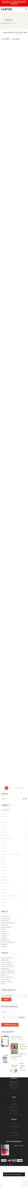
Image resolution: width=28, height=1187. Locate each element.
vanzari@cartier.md (14, 1085)
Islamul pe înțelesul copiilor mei (14, 411)
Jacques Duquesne (15, 460)
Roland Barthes (14, 598)
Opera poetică (14, 86)
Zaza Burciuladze (15, 736)
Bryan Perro (15, 782)
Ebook (2, 848)
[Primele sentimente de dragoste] (14, 343)
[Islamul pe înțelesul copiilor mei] (14, 389)
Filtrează (21, 1017)
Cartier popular (5, 958)
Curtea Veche (5, 927)
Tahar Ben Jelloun (15, 414)
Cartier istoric (5, 962)
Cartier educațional (6, 971)
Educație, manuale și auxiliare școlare (10, 854)
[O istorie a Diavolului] (14, 297)
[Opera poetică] (14, 62)
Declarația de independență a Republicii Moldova (14, 184)
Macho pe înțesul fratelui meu (14, 503)
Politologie (4, 889)
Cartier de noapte (6, 981)
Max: (16, 39)
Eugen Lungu (15, 644)
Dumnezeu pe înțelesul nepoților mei (14, 457)
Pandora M (4, 933)
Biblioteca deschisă (6, 973)
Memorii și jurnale (5, 883)
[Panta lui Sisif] (14, 620)
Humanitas (4, 918)
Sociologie (3, 902)
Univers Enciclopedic (7, 942)
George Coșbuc (15, 89)
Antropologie (4, 816)
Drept (14, 181)
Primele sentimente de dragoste (14, 365)
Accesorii (3, 813)
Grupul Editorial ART (6, 923)
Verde (3, 975)
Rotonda (3, 960)
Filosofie (3, 861)
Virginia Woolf (15, 690)
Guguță (3, 936)
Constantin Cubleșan (15, 140)
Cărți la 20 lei (14, 81)
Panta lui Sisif (14, 642)
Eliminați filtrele (10, 1024)
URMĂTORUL (18, 788)
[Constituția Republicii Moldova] (14, 253)
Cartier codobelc (5, 964)
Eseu (2, 857)
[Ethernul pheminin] (14, 527)
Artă (2, 819)
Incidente (14, 596)
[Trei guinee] (14, 666)
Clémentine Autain (15, 506)
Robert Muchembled (14, 321)
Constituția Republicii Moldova (14, 275)
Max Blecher (4, 940)
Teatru (3, 905)
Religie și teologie (5, 899)
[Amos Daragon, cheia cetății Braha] (14, 758)
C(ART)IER (4, 968)
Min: (5, 39)
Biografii (3, 826)
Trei (2, 929)
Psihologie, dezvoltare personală (9, 895)
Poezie (3, 886)
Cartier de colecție (6, 966)
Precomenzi (4, 892)
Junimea (3, 946)
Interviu (3, 870)
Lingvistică (3, 876)
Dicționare (4, 841)
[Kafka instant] (14, 712)
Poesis (3, 983)
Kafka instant (14, 734)
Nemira (3, 938)
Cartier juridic (5, 979)
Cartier (3, 916)
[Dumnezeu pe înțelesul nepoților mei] (14, 435)
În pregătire (4, 867)
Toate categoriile (5, 810)
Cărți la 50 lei (14, 316)
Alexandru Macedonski (14, 231)
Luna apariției (4, 880)
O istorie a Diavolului (14, 319)
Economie (3, 851)
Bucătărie (3, 829)
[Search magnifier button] (26, 799)
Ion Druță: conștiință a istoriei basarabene (14, 136)
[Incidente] (14, 574)
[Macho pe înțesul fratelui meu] (14, 481)
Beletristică (4, 822)
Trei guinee (14, 688)
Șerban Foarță (15, 552)
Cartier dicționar (5, 977)
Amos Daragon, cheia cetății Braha (14, 780)
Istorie (2, 873)
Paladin (3, 944)
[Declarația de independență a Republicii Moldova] (14, 161)
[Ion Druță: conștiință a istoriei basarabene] (14, 111)
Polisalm (3, 925)
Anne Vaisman (15, 367)
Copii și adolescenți (6, 838)
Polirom (3, 921)
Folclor (3, 864)
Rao (2, 931)
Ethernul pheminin (14, 549)
